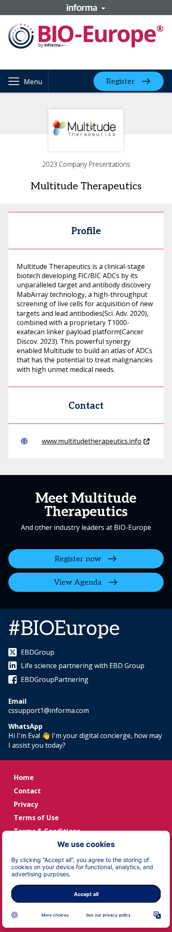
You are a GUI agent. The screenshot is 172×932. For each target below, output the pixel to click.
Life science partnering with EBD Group (82, 665)
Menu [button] (33, 81)
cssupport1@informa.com (48, 710)
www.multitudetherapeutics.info (92, 441)
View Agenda (78, 582)
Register (120, 81)
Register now (78, 558)
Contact (27, 790)
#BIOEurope (64, 629)
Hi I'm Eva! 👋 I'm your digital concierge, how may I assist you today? (85, 740)
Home (24, 777)
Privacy (26, 804)
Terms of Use (36, 817)
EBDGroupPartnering (55, 679)
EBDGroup (37, 652)
